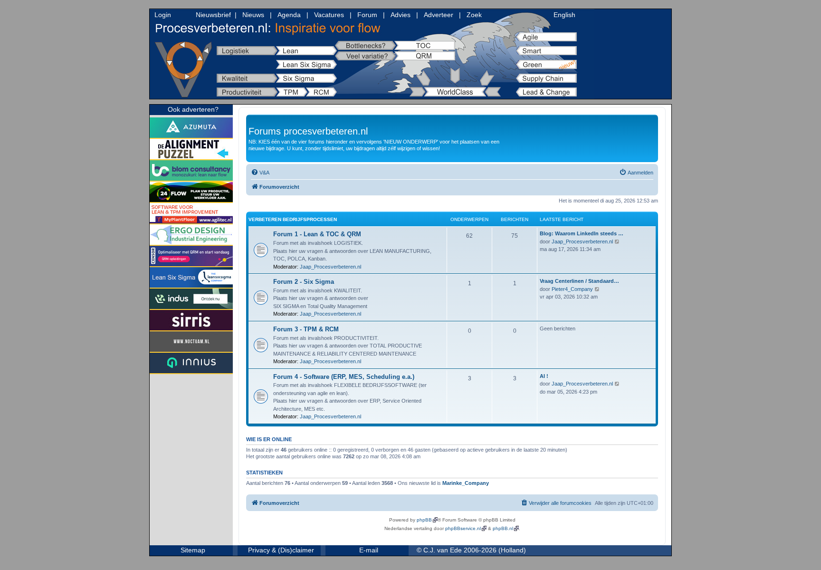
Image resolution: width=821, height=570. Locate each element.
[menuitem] (260, 172)
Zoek (474, 15)
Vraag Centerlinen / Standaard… (579, 281)
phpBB (424, 519)
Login (162, 15)
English (564, 15)
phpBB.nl (503, 528)
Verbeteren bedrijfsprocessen (292, 219)
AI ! (544, 376)
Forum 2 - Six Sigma (303, 281)
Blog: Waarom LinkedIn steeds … (581, 233)
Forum (367, 15)
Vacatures (329, 15)
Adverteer (438, 15)
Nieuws (253, 15)
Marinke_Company (465, 483)
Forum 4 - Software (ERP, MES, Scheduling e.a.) (343, 376)
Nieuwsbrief (213, 15)
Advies (400, 15)
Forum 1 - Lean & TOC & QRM (317, 234)
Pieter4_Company (572, 289)
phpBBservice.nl (463, 528)
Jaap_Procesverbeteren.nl (330, 267)
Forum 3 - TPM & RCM (306, 329)
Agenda (289, 15)
